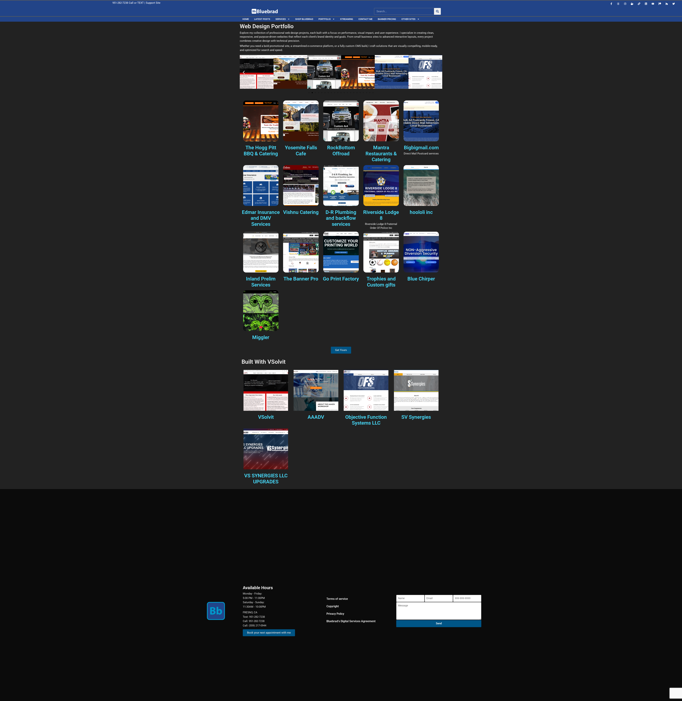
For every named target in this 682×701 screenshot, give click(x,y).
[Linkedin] (645, 3)
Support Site (153, 2)
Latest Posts (262, 19)
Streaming (346, 19)
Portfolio (324, 19)
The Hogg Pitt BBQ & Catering (261, 151)
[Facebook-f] (611, 3)
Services (280, 19)
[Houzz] (666, 3)
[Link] (639, 3)
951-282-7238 (120, 2)
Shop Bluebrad (304, 19)
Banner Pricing (387, 19)
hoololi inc (421, 212)
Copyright (332, 606)
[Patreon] (659, 3)
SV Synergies (416, 417)
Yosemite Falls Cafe (301, 151)
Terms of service (337, 599)
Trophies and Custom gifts (381, 282)
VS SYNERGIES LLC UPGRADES (266, 479)
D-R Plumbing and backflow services (341, 218)
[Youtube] (652, 3)
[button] (244, 72)
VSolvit (266, 417)
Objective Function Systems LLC (366, 420)
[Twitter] (673, 3)
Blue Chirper (421, 279)
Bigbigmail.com (421, 148)
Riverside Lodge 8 (381, 215)
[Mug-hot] (632, 3)
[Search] (437, 11)
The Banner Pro (300, 279)
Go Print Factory (341, 279)
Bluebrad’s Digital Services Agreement (350, 621)
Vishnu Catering (301, 212)
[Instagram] (625, 3)
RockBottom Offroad (341, 151)
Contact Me (365, 19)
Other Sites (408, 19)
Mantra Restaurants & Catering (381, 153)
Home (245, 19)
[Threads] (618, 3)
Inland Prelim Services (260, 282)
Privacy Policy (335, 613)
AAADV (316, 417)
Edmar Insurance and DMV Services (261, 218)
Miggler (260, 337)
